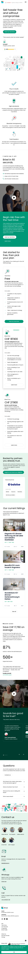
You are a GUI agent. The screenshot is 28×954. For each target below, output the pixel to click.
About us (3, 934)
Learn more (8, 241)
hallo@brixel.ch (5, 863)
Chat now (3, 881)
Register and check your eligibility (13, 472)
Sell (2, 923)
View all (14, 611)
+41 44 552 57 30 (5, 899)
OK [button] (14, 952)
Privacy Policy (4, 943)
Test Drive (4, 925)
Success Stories (5, 935)
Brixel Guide (4, 930)
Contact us (8, 775)
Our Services (4, 926)
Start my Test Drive (10, 32)
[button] (25, 2)
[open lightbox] (14, 198)
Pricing (3, 937)
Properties (4, 928)
